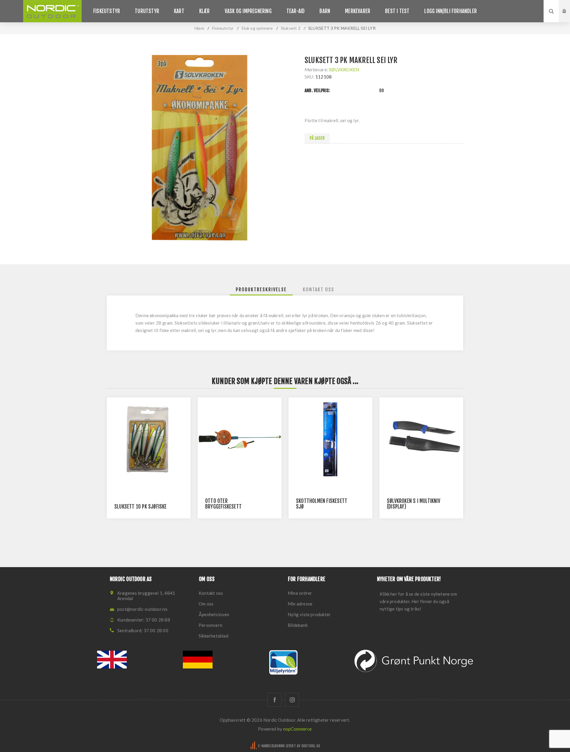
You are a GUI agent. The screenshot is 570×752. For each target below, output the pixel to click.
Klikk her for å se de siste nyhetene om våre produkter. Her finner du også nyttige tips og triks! (418, 601)
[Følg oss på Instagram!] (292, 700)
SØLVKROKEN (344, 69)
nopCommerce (297, 728)
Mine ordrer (300, 593)
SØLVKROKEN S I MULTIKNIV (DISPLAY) (413, 504)
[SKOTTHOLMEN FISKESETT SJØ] (330, 439)
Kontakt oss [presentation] (318, 289)
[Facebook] (274, 700)
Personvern (210, 625)
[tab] (261, 289)
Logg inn (569, 5)
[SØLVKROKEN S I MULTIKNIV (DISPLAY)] (421, 439)
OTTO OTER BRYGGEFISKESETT (223, 504)
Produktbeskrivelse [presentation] (261, 289)
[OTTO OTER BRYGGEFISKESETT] (239, 439)
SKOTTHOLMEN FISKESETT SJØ (321, 504)
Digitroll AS (311, 746)
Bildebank (298, 625)
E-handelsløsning (271, 746)
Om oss (206, 603)
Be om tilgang (569, 17)
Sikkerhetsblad (213, 635)
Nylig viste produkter (309, 614)
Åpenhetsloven (214, 614)
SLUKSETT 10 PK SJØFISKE (140, 507)
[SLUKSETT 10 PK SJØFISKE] (149, 439)
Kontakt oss (211, 593)
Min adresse (300, 603)
